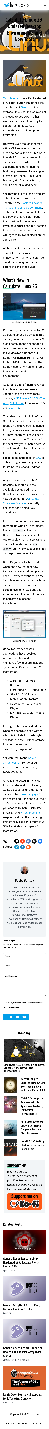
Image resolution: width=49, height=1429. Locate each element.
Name (7, 956)
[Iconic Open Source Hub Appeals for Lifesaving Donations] (24, 1378)
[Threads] (34, 841)
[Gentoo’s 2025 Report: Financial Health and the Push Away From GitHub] (24, 1331)
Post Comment (16, 1017)
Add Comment (12, 976)
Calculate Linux (12, 98)
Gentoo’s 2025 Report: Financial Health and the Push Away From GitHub (22, 1352)
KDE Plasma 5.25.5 (25, 398)
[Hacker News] (28, 847)
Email (7, 966)
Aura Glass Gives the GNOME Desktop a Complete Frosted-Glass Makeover (32, 1127)
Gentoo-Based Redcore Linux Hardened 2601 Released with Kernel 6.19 (21, 1262)
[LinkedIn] (22, 847)
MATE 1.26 (17, 403)
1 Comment (25, 1360)
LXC (38, 457)
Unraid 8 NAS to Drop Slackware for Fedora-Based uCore (33, 1145)
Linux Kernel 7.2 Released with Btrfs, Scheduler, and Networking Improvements (24, 1068)
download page (28, 794)
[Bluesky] (40, 841)
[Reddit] (22, 841)
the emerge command (28, 207)
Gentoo (25, 107)
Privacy (10, 1424)
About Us (22, 1424)
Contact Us (36, 1424)
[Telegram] (16, 847)
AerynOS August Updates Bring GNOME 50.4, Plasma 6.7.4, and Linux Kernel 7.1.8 (33, 1084)
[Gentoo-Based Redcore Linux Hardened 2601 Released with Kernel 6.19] (24, 1242)
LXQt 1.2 (13, 407)
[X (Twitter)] (16, 841)
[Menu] (45, 5)
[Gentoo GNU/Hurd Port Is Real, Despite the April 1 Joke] (24, 1288)
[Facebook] (28, 841)
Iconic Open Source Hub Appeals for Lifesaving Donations (22, 1396)
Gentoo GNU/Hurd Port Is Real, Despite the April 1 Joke (21, 1307)
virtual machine (30, 812)
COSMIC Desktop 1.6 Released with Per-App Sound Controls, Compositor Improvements (32, 1106)
